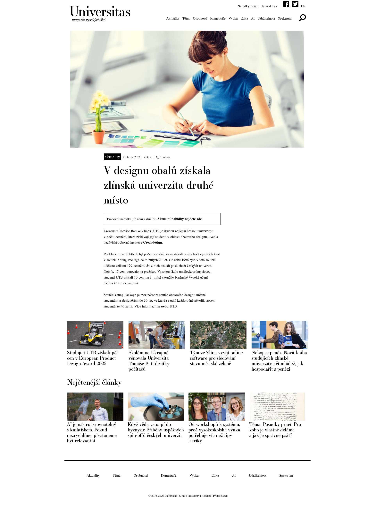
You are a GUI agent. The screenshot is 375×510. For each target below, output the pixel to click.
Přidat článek (220, 495)
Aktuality (172, 18)
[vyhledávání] (302, 17)
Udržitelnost (266, 18)
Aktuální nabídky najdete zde (179, 218)
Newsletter (269, 6)
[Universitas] (100, 19)
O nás (182, 495)
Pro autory (193, 495)
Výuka (233, 18)
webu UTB (169, 306)
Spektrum (285, 18)
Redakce (206, 495)
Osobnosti (200, 18)
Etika (244, 18)
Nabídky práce (248, 6)
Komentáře (218, 18)
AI (253, 18)
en (303, 6)
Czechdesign (152, 242)
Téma (186, 18)
